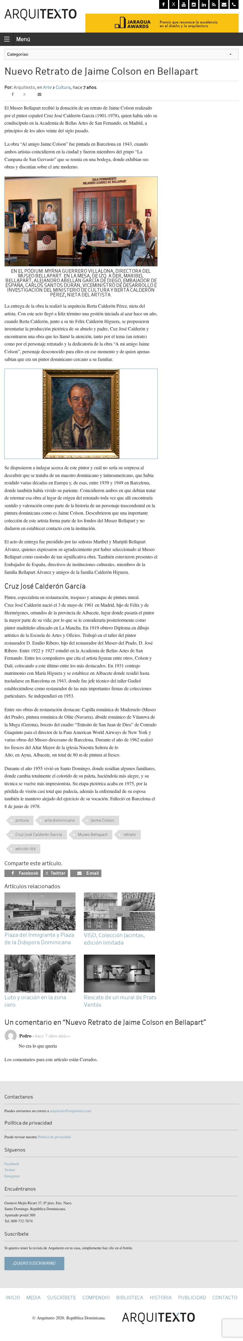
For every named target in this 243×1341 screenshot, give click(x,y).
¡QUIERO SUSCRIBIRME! (34, 1263)
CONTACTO (224, 1297)
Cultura (63, 87)
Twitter (9, 1169)
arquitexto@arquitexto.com (70, 1110)
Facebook (11, 1163)
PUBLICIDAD (192, 1297)
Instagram (12, 1175)
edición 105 (25, 849)
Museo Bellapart (93, 834)
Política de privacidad (54, 1136)
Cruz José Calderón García (38, 834)
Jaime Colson (102, 820)
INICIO (13, 1297)
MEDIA (33, 1297)
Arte (47, 87)
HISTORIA (161, 1297)
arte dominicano (59, 820)
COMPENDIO (96, 1297)
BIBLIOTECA (129, 1297)
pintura (22, 820)
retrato (129, 834)
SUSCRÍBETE (61, 1297)
